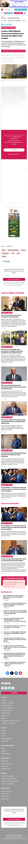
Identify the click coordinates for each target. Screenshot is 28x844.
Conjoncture (4, 715)
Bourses (3, 733)
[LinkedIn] (16, 673)
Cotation (3, 731)
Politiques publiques (6, 708)
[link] (14, 223)
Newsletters (4, 766)
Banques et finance (6, 705)
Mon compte (5, 761)
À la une (3, 700)
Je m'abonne (18, 13)
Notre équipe (4, 796)
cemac (23, 250)
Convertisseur (5, 741)
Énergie (3, 751)
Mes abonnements (6, 763)
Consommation (5, 753)
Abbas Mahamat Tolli (13, 250)
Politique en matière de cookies (10, 781)
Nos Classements (6, 710)
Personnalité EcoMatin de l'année (10, 721)
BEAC (3, 250)
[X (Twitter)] (12, 673)
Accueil (3, 246)
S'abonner (14, 150)
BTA (18, 253)
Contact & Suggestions (7, 784)
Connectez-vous (16, 136)
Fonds (3, 736)
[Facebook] (7, 673)
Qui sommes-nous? (6, 791)
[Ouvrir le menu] (2, 13)
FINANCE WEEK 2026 (20, 9)
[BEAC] (14, 71)
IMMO (2, 748)
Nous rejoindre (5, 794)
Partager (7, 261)
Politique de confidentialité (8, 778)
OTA (13, 253)
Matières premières (6, 738)
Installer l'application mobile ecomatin (14, 51)
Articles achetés (5, 769)
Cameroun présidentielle (8, 723)
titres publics (5, 253)
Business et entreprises (7, 703)
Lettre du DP (4, 799)
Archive (4, 256)
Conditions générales (7, 776)
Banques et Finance (10, 246)
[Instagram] (20, 673)
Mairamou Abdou (9, 61)
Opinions (3, 718)
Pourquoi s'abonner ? (14, 154)
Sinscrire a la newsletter (14, 279)
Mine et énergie (5, 713)
